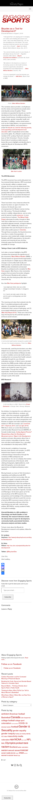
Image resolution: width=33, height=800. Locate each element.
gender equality (19, 730)
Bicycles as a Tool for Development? (12, 29)
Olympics (10, 743)
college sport (19, 720)
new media (24, 740)
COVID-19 (23, 723)
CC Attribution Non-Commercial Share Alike (16, 790)
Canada (15, 717)
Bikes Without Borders (18, 103)
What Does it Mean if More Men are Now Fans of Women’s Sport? (16, 696)
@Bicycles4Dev (12, 551)
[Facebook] (16, 564)
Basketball (6, 717)
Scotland (13, 746)
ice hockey (23, 734)
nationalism (5, 739)
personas (20, 215)
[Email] (16, 570)
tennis (13, 753)
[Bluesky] (12, 765)
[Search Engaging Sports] (21, 765)
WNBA (21, 753)
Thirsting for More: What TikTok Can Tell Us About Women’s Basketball (15, 691)
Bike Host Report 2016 (9, 312)
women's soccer (7, 755)
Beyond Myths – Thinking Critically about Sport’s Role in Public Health (14, 687)
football (14, 726)
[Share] (16, 573)
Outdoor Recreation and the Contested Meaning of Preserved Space (13, 678)
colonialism (6, 723)
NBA (12, 739)
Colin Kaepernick (26, 718)
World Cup (17, 755)
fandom (9, 727)
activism (5, 713)
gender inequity (8, 733)
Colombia (23, 230)
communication (15, 723)
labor (5, 736)
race (25, 743)
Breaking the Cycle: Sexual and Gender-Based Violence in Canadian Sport (16, 682)
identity (28, 734)
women (25, 753)
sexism (4, 750)
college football (8, 720)
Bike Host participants (14, 283)
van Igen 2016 (23, 426)
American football (17, 713)
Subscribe (7, 597)
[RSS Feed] (18, 765)
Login (4, 760)
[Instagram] (15, 765)
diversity (3, 727)
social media (6, 753)
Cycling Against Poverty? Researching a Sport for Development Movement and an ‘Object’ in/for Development (16, 434)
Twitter (17, 753)
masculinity (12, 736)
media (20, 736)
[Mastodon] (16, 567)
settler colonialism (23, 747)
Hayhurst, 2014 (10, 426)
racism (5, 746)
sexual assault (14, 750)
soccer (24, 750)
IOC (2, 736)
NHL (3, 743)
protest (19, 742)
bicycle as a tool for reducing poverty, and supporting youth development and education (16, 129)
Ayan (18, 46)
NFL (29, 739)
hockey (17, 734)
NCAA (17, 739)
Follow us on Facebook (11, 664)
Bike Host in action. (16, 171)
